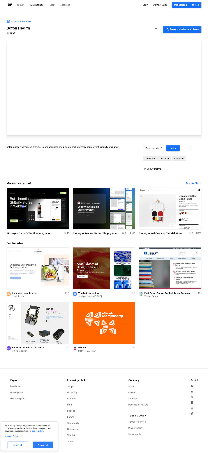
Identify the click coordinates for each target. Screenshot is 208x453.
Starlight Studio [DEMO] (90, 296)
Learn (52, 5)
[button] (21, 5)
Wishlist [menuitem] (71, 435)
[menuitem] (192, 386)
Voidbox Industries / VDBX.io (28, 347)
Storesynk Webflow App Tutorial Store (160, 233)
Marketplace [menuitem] (16, 392)
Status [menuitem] (70, 441)
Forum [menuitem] (70, 417)
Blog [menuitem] (69, 404)
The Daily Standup (88, 293)
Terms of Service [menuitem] (137, 422)
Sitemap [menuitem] (132, 398)
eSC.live (82, 347)
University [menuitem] (72, 392)
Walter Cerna (151, 296)
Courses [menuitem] (71, 398)
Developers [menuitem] (73, 429)
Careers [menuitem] (132, 392)
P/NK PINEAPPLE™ (87, 351)
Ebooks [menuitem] (71, 411)
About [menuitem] (131, 386)
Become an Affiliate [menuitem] (138, 404)
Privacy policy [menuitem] (135, 428)
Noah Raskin (18, 296)
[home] (9, 5)
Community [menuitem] (73, 423)
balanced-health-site (24, 293)
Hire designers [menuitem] (17, 398)
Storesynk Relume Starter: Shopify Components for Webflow (97, 233)
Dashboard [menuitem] (15, 386)
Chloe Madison (19, 351)
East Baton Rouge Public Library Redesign (167, 293)
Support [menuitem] (71, 386)
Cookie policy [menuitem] (135, 434)
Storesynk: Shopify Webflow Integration (29, 233)
